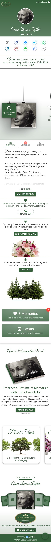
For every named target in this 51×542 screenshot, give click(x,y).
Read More (25, 189)
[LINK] (43, 48)
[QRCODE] (7, 42)
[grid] (25, 108)
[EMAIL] (16, 48)
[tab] (10, 143)
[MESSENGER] (25, 42)
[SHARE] (34, 48)
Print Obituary (27, 194)
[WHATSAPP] (43, 42)
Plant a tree (25, 270)
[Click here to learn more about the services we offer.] (25, 518)
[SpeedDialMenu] (45, 536)
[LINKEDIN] (7, 48)
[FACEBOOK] (16, 42)
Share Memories (27, 530)
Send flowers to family (25, 234)
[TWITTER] (34, 42)
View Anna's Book (25, 410)
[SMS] (25, 48)
